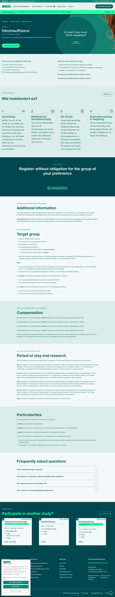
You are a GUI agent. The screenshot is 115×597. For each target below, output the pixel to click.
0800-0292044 (92, 567)
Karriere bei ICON (104, 1)
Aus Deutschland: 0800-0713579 (97, 571)
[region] (16, 577)
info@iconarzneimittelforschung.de (98, 562)
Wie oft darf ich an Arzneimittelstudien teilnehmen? (35, 490)
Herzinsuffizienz (48, 522)
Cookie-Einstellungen (16, 590)
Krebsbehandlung (86, 522)
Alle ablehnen (16, 586)
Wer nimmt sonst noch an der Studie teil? (32, 483)
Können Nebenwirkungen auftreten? (30, 469)
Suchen (97, 1)
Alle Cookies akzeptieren (16, 582)
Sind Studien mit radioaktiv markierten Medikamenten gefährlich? (40, 476)
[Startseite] (6, 6)
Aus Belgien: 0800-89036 (95, 569)
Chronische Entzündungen (15, 522)
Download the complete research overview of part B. (74, 78)
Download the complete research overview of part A (74, 74)
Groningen (77, 219)
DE (111, 1)
